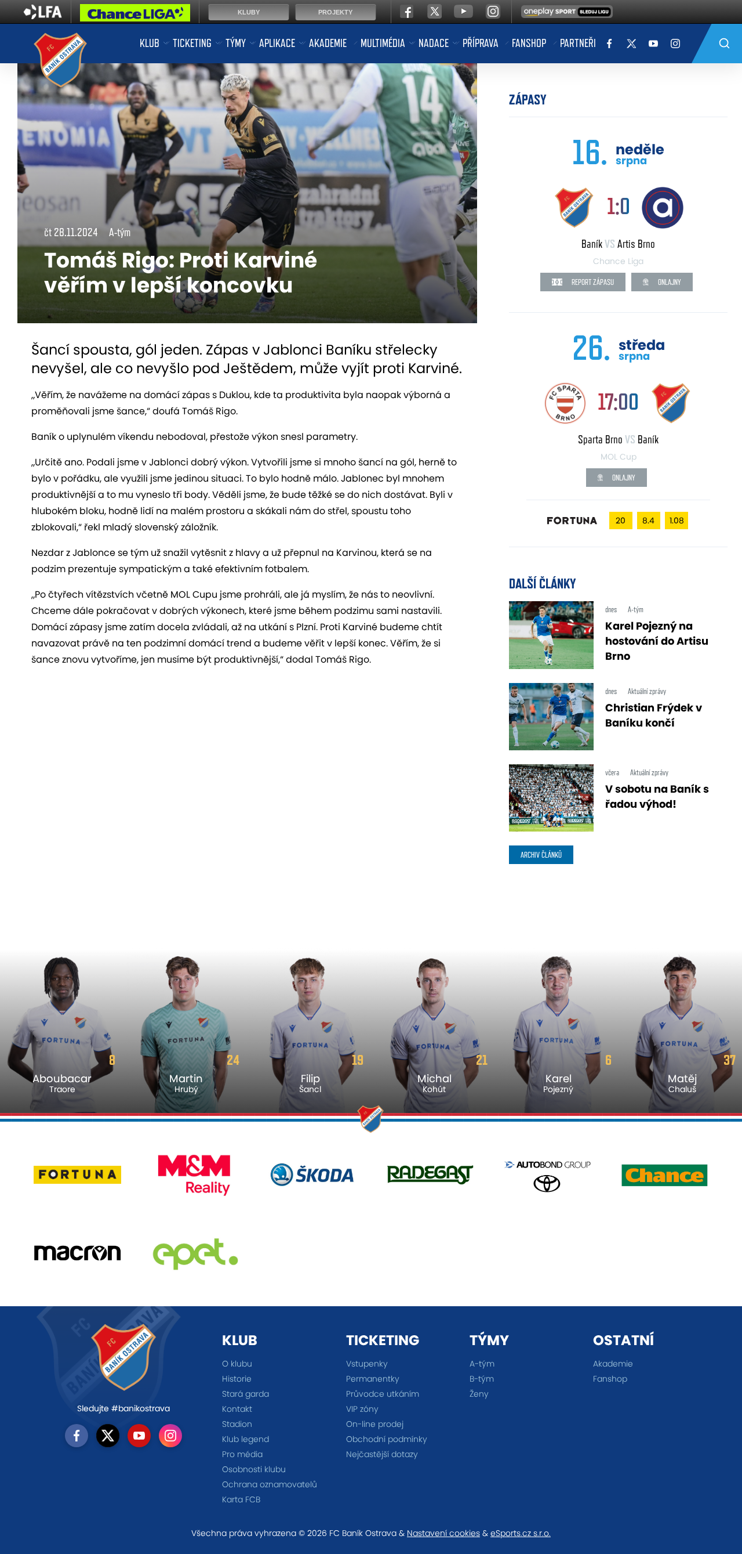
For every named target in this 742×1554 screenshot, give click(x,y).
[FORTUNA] (77, 1179)
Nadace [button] (434, 43)
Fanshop (529, 43)
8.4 (648, 520)
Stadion (237, 1424)
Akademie (328, 43)
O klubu (237, 1363)
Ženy (479, 1394)
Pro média (242, 1454)
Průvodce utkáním (382, 1394)
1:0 (618, 205)
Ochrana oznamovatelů (269, 1484)
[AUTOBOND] (547, 1179)
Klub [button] (149, 43)
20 (620, 520)
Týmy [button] (235, 43)
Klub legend (245, 1439)
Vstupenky (367, 1363)
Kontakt (237, 1409)
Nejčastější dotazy (382, 1454)
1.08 (677, 520)
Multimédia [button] (383, 43)
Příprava (481, 43)
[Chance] (665, 1179)
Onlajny (668, 282)
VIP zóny (362, 1409)
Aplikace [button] (277, 43)
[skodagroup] (312, 1179)
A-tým (482, 1363)
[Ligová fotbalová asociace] (42, 15)
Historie (237, 1379)
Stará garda (245, 1394)
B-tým (482, 1379)
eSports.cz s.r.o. (520, 1533)
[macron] (77, 1258)
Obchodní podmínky (386, 1439)
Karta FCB (241, 1499)
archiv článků (541, 854)
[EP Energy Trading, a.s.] (195, 1258)
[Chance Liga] (135, 15)
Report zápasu (592, 282)
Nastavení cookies (443, 1533)
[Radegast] (430, 1179)
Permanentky (372, 1379)
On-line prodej (374, 1424)
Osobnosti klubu (254, 1469)
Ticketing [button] (192, 43)
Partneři (578, 43)
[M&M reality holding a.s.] (195, 1179)
